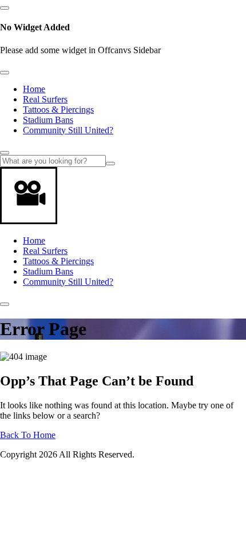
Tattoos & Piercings (58, 109)
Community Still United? (68, 130)
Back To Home (27, 435)
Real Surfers (45, 99)
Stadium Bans (48, 120)
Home (34, 89)
